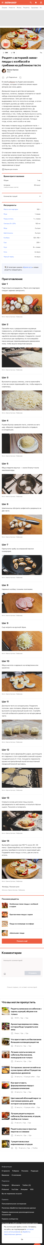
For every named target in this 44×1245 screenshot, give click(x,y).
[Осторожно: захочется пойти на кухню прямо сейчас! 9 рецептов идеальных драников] (22, 1072)
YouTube (14, 1189)
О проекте (6, 1171)
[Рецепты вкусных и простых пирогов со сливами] (22, 1132)
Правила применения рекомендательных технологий (18, 1213)
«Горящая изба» (29, 1077)
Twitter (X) (26, 1185)
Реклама (24, 1171)
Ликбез (35, 1148)
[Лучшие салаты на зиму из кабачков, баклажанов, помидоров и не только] (22, 1056)
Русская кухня (14, 887)
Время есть (27, 267)
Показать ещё (22, 941)
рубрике (11, 82)
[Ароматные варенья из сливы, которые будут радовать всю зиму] (22, 1028)
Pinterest (5, 1189)
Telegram (5, 1185)
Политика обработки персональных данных (19, 1208)
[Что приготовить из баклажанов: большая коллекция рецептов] (22, 1042)
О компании (16, 1175)
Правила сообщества (10, 1219)
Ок (22, 1239)
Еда (22, 1018)
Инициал (24, 1189)
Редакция (34, 1171)
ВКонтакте (16, 1185)
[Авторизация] (41, 2)
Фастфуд (5, 887)
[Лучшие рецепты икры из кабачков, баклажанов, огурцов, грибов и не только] (22, 1118)
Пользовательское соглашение (14, 1204)
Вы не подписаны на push (12, 1194)
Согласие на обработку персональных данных (20, 1223)
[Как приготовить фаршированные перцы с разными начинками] (22, 1087)
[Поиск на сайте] (30, 2)
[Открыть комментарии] (16, 1148)
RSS (31, 1189)
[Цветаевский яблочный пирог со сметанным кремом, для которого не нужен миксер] (22, 1102)
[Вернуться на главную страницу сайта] (10, 2)
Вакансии (5, 1175)
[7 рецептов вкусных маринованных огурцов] (22, 1144)
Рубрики (15, 1171)
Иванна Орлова (12, 70)
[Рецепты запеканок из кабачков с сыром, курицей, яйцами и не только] (22, 1013)
